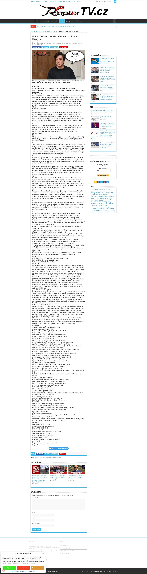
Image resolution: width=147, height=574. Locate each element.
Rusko (109, 203)
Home (46, 1)
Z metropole (79, 43)
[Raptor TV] (73, 11)
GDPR (78, 1)
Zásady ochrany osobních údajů (27, 571)
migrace (110, 196)
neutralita (97, 198)
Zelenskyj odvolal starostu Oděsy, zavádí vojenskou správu (76, 477)
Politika (46, 43)
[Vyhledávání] (115, 1)
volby (93, 210)
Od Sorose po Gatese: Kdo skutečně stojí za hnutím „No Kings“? (58, 477)
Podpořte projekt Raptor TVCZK (103, 165)
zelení (101, 211)
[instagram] (102, 2)
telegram (109, 205)
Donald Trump (103, 192)
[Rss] (96, 2)
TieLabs (114, 571)
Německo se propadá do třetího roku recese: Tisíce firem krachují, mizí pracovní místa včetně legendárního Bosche (40, 479)
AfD (97, 189)
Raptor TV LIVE (60, 43)
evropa (92, 194)
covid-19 (107, 189)
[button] (43, 554)
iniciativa (36, 457)
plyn (110, 198)
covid (104, 189)
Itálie (104, 194)
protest (105, 201)
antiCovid (101, 189)
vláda (111, 208)
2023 (94, 189)
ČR (110, 211)
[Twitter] (99, 2)
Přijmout (9, 568)
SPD (101, 205)
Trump (93, 208)
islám (101, 194)
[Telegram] (105, 2)
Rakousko (95, 203)
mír (52, 457)
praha (93, 201)
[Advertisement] (103, 41)
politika (62, 21)
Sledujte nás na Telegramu (59, 448)
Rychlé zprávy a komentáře (72, 21)
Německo (104, 198)
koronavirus (96, 196)
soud (98, 205)
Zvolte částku (103, 168)
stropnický (58, 457)
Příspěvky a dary (70, 1)
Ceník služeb (61, 1)
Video (42, 31)
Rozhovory (46, 21)
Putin (108, 201)
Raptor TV (38, 31)
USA (81, 21)
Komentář (35, 497)
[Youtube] (101, 2)
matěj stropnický (45, 457)
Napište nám (53, 1)
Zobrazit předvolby (37, 568)
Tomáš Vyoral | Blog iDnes (66, 548)
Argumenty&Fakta (64, 545)
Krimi (52, 21)
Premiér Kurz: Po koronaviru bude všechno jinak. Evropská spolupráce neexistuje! (107, 125)
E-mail (34, 518)
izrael (106, 194)
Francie (97, 194)
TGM (34, 42)
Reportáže (66, 43)
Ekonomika (39, 21)
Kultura (56, 21)
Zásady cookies (15, 571)
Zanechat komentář (38, 44)
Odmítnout (23, 568)
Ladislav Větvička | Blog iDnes (67, 550)
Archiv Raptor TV (49, 31)
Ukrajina (100, 208)
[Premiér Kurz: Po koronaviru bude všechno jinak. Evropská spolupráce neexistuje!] (95, 125)
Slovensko (94, 206)
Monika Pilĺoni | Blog (65, 553)
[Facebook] (97, 2)
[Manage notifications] (3, 570)
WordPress (102, 571)
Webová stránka (36, 523)
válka (98, 211)
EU (112, 191)
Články (33, 21)
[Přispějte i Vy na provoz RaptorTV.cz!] (95, 118)
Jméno (34, 512)
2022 (92, 189)
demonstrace (95, 192)
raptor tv (103, 204)
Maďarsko (104, 196)
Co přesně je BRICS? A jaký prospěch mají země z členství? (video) (52, 26)
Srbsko (104, 206)
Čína (113, 211)
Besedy (42, 43)
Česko (106, 210)
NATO (93, 199)
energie (108, 192)
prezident (99, 201)
